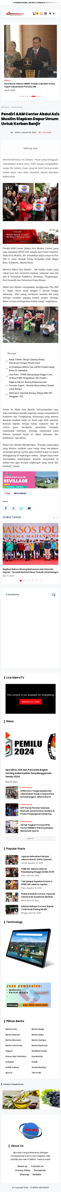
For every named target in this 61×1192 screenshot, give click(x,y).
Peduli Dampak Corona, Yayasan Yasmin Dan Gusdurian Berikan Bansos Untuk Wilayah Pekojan (38, 895)
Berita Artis (11, 1029)
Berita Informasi (14, 1045)
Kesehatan (37, 1056)
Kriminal (10, 1062)
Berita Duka (38, 1034)
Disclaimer (40, 1170)
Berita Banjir (17, 107)
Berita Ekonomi (13, 1040)
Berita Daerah (13, 1034)
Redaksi (37, 1174)
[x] (13, 508)
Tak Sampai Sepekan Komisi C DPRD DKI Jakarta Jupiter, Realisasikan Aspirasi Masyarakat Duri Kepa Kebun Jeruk (36, 883)
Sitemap (24, 1174)
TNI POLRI (36, 1072)
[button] (19, 96)
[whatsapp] (21, 508)
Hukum (9, 1051)
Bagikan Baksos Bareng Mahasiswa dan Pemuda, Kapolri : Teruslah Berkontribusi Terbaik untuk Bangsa (31, 385)
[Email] (29, 508)
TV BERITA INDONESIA (39, 1187)
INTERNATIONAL (39, 1051)
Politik (35, 1062)
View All (30, 838)
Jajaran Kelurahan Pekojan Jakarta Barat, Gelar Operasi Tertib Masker (36, 858)
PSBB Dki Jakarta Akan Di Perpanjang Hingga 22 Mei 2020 (37, 870)
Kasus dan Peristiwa (16, 1056)
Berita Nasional (39, 1045)
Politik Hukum (26, 787)
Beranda (5, 107)
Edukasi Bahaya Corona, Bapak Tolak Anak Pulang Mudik (37, 908)
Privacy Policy (22, 1170)
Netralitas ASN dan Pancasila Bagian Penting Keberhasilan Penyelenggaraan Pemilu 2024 (28, 773)
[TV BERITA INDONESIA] (15, 13)
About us (22, 1166)
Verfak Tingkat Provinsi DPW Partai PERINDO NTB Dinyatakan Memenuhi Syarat (36, 828)
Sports (9, 1072)
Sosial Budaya (39, 1067)
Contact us (37, 1166)
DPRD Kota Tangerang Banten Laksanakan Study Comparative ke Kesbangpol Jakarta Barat (37, 793)
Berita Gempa (39, 1040)
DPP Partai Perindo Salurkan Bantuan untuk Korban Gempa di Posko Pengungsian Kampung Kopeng (37, 810)
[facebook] (6, 508)
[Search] (41, 13)
